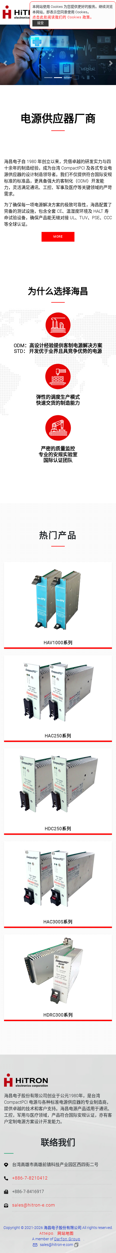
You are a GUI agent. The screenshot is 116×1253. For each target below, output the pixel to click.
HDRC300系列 (58, 1015)
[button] (5, 63)
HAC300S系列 (58, 921)
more (58, 236)
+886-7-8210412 (30, 1178)
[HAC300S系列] (58, 877)
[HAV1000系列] (58, 598)
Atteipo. (46, 1233)
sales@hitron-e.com (33, 1205)
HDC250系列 (58, 828)
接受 (40, 23)
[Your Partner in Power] (58, 55)
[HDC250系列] (58, 784)
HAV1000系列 (58, 642)
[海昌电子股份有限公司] (23, 12)
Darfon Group (67, 1239)
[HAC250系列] (58, 691)
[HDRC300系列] (58, 970)
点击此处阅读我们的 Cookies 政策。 (63, 17)
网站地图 (65, 1233)
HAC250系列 (58, 735)
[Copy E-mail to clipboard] (77, 1244)
